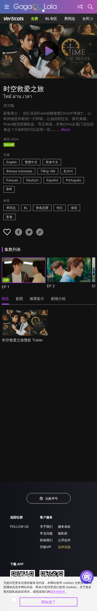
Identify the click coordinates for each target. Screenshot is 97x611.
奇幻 (59, 208)
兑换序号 (51, 498)
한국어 (68, 171)
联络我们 (46, 540)
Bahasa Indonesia (19, 171)
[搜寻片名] (90, 6)
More (65, 129)
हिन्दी (9, 189)
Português (73, 180)
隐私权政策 (57, 591)
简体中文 (52, 162)
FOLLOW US (19, 526)
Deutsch (32, 180)
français (12, 180)
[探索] (80, 7)
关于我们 (46, 526)
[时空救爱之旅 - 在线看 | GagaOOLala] (35, 7)
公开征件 (64, 540)
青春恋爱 (42, 208)
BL (26, 208)
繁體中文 (31, 162)
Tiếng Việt (47, 171)
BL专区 (51, 18)
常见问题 (46, 533)
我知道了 (48, 602)
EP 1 (5, 287)
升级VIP (45, 547)
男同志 (69, 18)
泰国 (74, 208)
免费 (34, 18)
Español (52, 180)
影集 (9, 217)
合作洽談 (64, 547)
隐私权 (62, 533)
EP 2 (51, 286)
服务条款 (64, 526)
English (11, 162)
